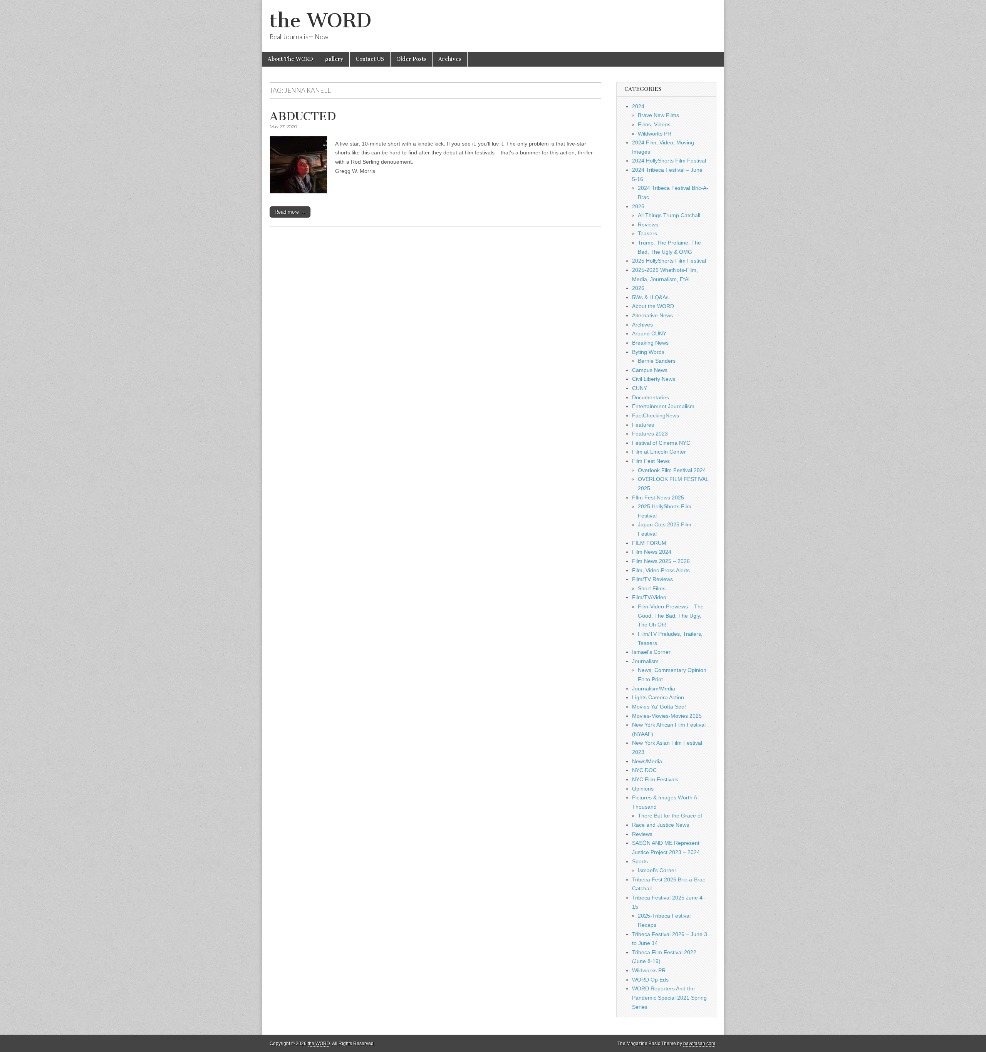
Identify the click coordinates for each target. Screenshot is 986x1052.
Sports (640, 861)
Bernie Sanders (657, 361)
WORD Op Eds (650, 980)
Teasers (647, 233)
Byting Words (648, 352)
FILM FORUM (649, 543)
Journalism (645, 661)
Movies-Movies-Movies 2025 (667, 716)
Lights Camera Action (658, 697)
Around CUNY (649, 333)
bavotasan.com (699, 1043)
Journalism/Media (653, 688)
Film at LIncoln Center (659, 452)
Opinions (643, 789)
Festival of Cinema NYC (661, 443)
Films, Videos (654, 124)
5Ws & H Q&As (650, 297)
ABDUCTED (303, 116)
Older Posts (411, 59)
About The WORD (290, 59)
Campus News (649, 370)
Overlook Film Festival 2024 (672, 470)
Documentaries (650, 397)
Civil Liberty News (653, 379)
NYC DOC (644, 770)
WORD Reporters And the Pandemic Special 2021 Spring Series (669, 997)
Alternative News (652, 315)
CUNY (639, 388)
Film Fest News (651, 461)
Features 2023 (650, 434)
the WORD (320, 20)
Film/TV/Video (649, 597)
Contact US (369, 59)
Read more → (290, 212)
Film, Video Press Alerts (661, 570)
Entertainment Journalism (663, 406)
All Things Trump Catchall (669, 215)
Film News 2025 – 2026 (661, 561)
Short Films (652, 588)
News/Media (647, 761)
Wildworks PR (654, 134)
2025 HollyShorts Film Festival (669, 261)
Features (643, 425)
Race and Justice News (660, 825)
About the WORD (653, 306)
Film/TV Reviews (652, 579)
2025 (638, 206)
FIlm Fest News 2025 (658, 497)
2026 (638, 288)
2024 (638, 106)
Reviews (648, 224)
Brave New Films (658, 115)
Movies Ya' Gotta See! (659, 707)
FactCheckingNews (655, 415)
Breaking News (650, 343)
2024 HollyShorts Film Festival (669, 160)
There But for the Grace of (670, 815)
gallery (334, 59)
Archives (449, 59)
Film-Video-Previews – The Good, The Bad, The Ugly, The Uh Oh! (671, 615)
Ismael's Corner (651, 652)
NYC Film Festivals (655, 779)
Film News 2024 (651, 552)
